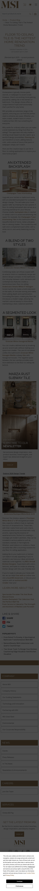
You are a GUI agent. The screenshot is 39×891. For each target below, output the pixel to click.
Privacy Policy (10, 875)
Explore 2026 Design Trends (14, 473)
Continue (19, 881)
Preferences (19, 886)
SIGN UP (10, 465)
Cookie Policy (30, 873)
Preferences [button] (31, 866)
